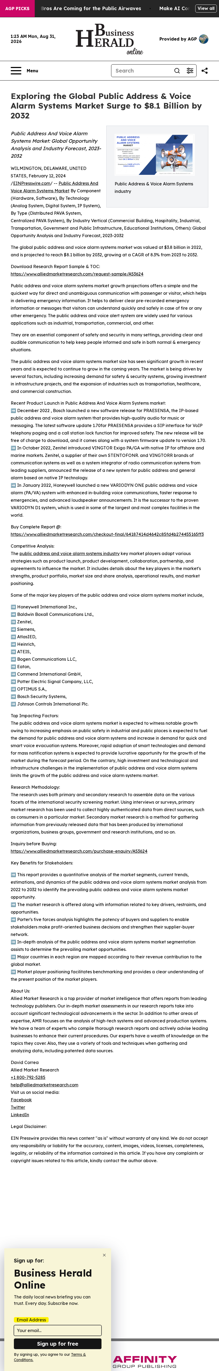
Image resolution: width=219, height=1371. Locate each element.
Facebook (21, 1099)
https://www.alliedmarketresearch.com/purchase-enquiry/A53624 (79, 851)
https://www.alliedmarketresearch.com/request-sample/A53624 (77, 274)
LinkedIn (20, 1114)
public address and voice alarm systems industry (69, 553)
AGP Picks (17, 8)
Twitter (18, 1107)
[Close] (104, 1255)
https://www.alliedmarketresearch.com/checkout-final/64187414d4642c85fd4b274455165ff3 (107, 534)
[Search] (177, 71)
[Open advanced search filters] (189, 71)
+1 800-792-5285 (28, 1077)
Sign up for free (57, 1343)
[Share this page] (204, 70)
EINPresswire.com (31, 183)
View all (206, 8)
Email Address (31, 1319)
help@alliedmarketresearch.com (44, 1084)
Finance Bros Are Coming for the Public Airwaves (80, 8)
